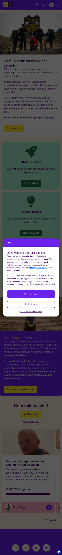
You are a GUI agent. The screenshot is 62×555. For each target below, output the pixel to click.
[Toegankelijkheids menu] (59, 552)
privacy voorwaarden (38, 268)
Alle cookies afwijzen (31, 311)
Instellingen (31, 304)
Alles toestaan (31, 294)
